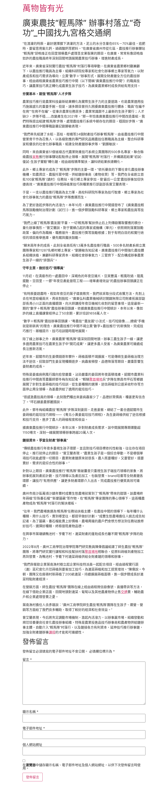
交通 (124, 592)
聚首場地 (95, 379)
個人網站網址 (32, 744)
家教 (35, 157)
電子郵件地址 (34, 728)
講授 (52, 632)
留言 (27, 659)
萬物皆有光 (43, 8)
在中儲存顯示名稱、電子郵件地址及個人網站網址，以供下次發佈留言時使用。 (82, 766)
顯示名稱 (30, 711)
